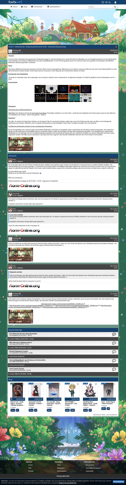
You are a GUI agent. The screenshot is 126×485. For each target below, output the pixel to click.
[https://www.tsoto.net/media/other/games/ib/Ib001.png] (51, 93)
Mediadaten (61, 468)
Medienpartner (62, 471)
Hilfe (29, 468)
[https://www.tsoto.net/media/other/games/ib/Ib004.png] (85, 93)
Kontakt (30, 471)
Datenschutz (90, 465)
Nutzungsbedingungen (93, 468)
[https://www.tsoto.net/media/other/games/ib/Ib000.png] (40, 93)
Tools (59, 465)
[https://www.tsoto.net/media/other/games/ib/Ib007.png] (63, 101)
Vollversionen (19, 47)
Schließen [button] (119, 482)
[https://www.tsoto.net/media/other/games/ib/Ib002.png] (63, 93)
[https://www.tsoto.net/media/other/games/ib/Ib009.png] (85, 101)
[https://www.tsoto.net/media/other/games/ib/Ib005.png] (40, 101)
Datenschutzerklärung (67, 483)
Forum (10, 47)
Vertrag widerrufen (63, 476)
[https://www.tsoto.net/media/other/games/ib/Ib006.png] (51, 101)
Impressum (89, 471)
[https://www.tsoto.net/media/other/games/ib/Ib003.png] (74, 93)
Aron (24, 181)
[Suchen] (115, 7)
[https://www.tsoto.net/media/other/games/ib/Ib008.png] (74, 101)
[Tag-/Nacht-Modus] (106, 2)
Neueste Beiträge (15, 330)
